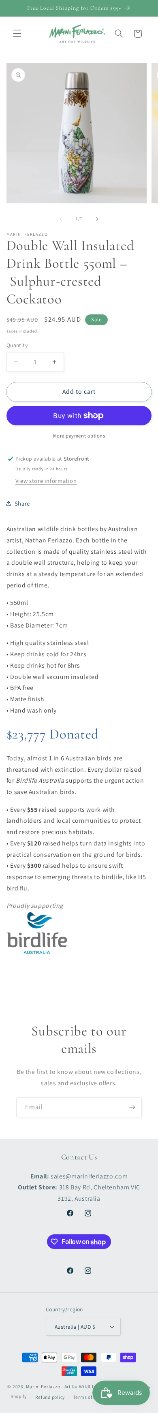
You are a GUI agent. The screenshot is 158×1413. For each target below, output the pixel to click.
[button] (17, 33)
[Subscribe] (132, 1107)
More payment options (79, 435)
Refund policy (50, 1397)
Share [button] (22, 503)
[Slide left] (61, 219)
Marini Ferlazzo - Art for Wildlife (61, 1386)
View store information (46, 481)
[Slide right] (97, 219)
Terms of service (91, 1397)
